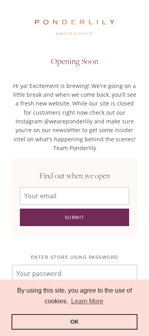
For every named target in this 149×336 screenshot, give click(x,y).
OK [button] (74, 321)
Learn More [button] (87, 301)
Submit (75, 217)
